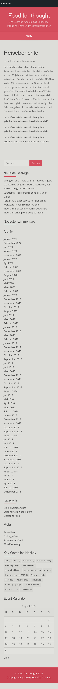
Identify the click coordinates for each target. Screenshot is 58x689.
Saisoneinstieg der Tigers (18, 511)
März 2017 (9, 371)
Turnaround (11, 589)
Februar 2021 (11, 267)
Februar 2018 (11, 339)
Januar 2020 (10, 295)
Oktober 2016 (11, 383)
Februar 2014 (11, 487)
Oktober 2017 (11, 355)
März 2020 (9, 287)
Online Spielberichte (15, 507)
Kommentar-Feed (13, 540)
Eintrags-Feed (11, 536)
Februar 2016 (11, 411)
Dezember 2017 (12, 347)
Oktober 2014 (11, 463)
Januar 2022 (10, 259)
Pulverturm (22, 580)
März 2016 (9, 407)
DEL (17, 560)
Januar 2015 (10, 451)
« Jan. (6, 658)
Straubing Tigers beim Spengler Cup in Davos (25, 194)
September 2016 (13, 387)
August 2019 (11, 311)
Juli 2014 (8, 475)
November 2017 (12, 351)
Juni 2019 (9, 315)
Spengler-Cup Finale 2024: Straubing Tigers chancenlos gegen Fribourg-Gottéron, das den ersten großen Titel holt (28, 184)
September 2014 (13, 467)
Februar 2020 (11, 291)
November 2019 (12, 303)
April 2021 (9, 263)
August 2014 (11, 471)
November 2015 (12, 423)
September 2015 (13, 431)
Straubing (37, 580)
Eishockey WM (12, 565)
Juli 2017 (8, 363)
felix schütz (28, 565)
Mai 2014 (9, 479)
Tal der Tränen (32, 584)
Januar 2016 (10, 415)
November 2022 (12, 255)
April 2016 (9, 403)
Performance (37, 575)
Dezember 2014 (12, 455)
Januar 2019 (10, 327)
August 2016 (11, 391)
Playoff (9, 580)
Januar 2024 (10, 251)
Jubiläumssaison (32, 570)
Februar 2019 (11, 323)
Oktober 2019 (11, 307)
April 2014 (9, 483)
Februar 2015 (11, 447)
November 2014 (12, 459)
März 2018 (9, 335)
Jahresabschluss (13, 570)
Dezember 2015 (12, 419)
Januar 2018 (10, 343)
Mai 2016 (9, 399)
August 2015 (11, 435)
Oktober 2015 (11, 427)
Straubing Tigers (13, 584)
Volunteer (26, 589)
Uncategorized (12, 515)
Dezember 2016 (12, 375)
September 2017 (13, 359)
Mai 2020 (9, 283)
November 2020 (12, 271)
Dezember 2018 (12, 331)
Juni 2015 (9, 443)
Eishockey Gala (44, 560)
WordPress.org (12, 544)
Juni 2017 (9, 367)
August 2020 (11, 275)
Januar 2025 (10, 239)
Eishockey (28, 560)
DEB (8, 560)
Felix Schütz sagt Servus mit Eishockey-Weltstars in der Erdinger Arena (25, 202)
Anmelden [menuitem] (6, 3)
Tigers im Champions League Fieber (24, 212)
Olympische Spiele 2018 (16, 575)
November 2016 (12, 379)
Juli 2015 (8, 439)
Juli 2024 (8, 247)
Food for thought (29, 15)
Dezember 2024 (12, 243)
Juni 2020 (9, 279)
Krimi (47, 570)
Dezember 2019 (12, 299)
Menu (29, 35)
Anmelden (9, 532)
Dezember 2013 (12, 491)
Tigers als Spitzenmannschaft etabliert (25, 208)
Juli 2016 (8, 395)
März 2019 (9, 319)
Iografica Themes (41, 677)
